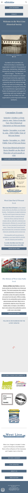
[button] (2, 2)
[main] (14, 22)
